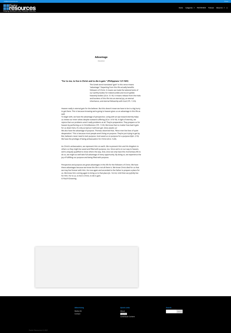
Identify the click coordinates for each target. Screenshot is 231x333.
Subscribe (123, 314)
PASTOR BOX (201, 8)
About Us (219, 8)
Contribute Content (127, 316)
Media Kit (78, 311)
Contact (77, 314)
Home (181, 8)
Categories (189, 8)
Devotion (101, 61)
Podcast (211, 8)
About (122, 311)
